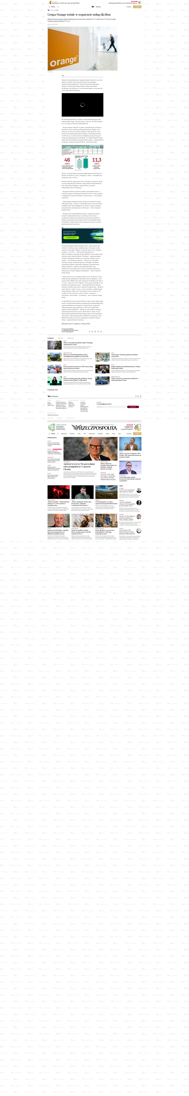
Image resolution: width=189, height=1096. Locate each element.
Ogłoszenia (71, 403)
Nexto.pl (82, 405)
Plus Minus (100, 433)
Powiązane (51, 338)
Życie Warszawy (84, 411)
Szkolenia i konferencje (53, 415)
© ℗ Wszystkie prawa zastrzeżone (70, 330)
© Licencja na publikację (68, 329)
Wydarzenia (64, 433)
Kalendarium (59, 418)
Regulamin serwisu (60, 405)
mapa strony (50, 418)
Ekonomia (98, 7)
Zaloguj (137, 6)
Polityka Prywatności (61, 402)
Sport (119, 433)
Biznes (56, 10)
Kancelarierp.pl (83, 408)
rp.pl (63, 75)
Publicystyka (92, 433)
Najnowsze (71, 338)
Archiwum (70, 406)
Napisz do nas (51, 405)
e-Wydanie (128, 6)
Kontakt (49, 403)
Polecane (60, 338)
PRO (85, 433)
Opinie (121, 486)
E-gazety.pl (83, 403)
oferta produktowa (70, 418)
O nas (49, 402)
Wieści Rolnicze (84, 409)
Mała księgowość (84, 406)
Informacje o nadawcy (61, 406)
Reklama (70, 402)
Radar (113, 433)
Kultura (107, 433)
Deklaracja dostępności (61, 408)
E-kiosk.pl (82, 402)
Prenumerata (71, 405)
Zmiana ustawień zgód (61, 403)
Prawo (79, 433)
